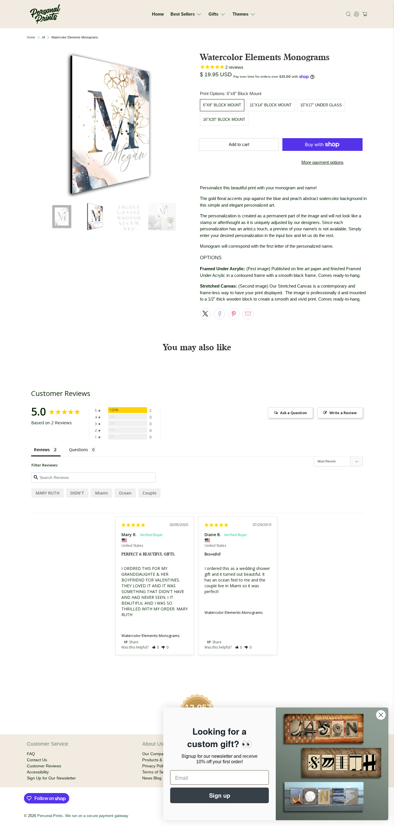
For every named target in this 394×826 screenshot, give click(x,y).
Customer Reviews (44, 766)
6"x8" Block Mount (222, 105)
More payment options (322, 162)
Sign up (219, 795)
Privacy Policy (154, 766)
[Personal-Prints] (45, 14)
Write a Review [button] (343, 412)
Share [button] (133, 642)
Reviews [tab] (42, 449)
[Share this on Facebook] (219, 313)
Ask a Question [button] (293, 412)
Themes (240, 14)
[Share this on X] (205, 313)
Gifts (213, 14)
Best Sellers (182, 14)
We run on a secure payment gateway (96, 816)
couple (149, 493)
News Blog (152, 778)
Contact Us (37, 760)
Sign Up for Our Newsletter (51, 778)
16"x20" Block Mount (224, 119)
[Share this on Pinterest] (233, 313)
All (43, 37)
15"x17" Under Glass (321, 105)
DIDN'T (77, 493)
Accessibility (38, 772)
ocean (125, 493)
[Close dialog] (381, 715)
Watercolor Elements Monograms (150, 635)
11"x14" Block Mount (271, 105)
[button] (364, 14)
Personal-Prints (50, 816)
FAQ (31, 753)
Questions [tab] (78, 449)
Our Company (155, 753)
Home (158, 14)
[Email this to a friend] (248, 313)
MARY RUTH (47, 493)
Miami (101, 493)
